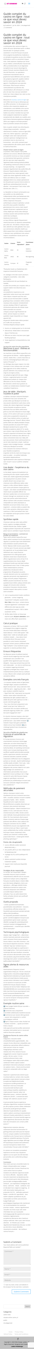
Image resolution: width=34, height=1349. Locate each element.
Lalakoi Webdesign (17, 1346)
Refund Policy (8, 1334)
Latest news (7, 1314)
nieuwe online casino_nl (10, 1317)
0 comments (8, 27)
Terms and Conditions (21, 1334)
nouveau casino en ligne (19, 100)
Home (10, 1332)
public (5, 1320)
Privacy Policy (19, 1332)
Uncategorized (25, 25)
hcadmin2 (8, 25)
